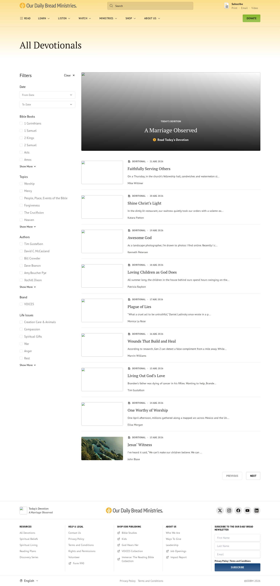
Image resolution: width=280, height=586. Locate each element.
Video (254, 8)
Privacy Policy (128, 580)
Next (253, 476)
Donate (251, 18)
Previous (232, 476)
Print (234, 8)
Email (244, 8)
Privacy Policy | (222, 561)
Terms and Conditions (240, 561)
